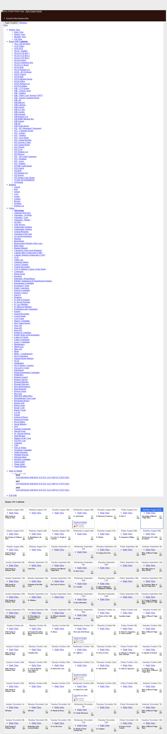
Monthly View (20, 37)
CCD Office (19, 46)
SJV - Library (19, 133)
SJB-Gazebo (19, 112)
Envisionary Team (21, 285)
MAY (36, 477)
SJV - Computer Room (23, 131)
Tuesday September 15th (60, 578)
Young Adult (19, 462)
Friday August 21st (129, 510)
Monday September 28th (38, 610)
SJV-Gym (18, 149)
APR (31, 477)
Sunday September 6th (15, 562)
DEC (67, 477)
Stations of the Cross (22, 438)
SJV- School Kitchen (22, 140)
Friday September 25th (129, 594)
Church (17, 187)
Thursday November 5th (106, 704)
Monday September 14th (38, 578)
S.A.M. (17, 412)
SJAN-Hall (18, 77)
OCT (58, 477)
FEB (22, 477)
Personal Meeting (21, 382)
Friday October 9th (129, 625)
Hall (16, 189)
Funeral (17, 311)
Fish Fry (17, 295)
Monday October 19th (38, 662)
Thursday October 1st (106, 610)
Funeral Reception (21, 314)
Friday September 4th (129, 546)
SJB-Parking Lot (21, 116)
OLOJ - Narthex (21, 51)
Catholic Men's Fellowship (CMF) (28, 253)
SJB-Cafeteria (20, 105)
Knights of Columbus (80, 522)
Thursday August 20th (106, 510)
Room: (18, 41)
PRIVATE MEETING (23, 396)
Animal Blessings (21, 231)
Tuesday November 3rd (60, 704)
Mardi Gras (18, 347)
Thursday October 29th (106, 683)
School (17, 192)
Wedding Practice (21, 455)
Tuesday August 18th (60, 510)
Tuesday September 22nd (60, 594)
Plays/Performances (22, 386)
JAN (18, 477)
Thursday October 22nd (106, 662)
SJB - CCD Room (21, 88)
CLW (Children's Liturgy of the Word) (30, 269)
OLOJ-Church (20, 60)
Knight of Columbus (22, 332)
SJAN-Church (20, 74)
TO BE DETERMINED (24, 180)
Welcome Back (20, 457)
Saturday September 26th (152, 594)
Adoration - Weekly (22, 220)
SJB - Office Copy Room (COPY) (28, 95)
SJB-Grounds (19, 114)
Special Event (19, 431)
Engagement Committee (24, 283)
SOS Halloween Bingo (81, 695)
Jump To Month (15, 471)
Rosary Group (20, 410)
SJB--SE (17, 100)
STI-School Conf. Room (24, 177)
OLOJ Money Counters (24, 365)
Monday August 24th (38, 531)
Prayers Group (20, 391)
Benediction (19, 241)
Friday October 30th (129, 683)
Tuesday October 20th (61, 662)
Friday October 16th (129, 646)
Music (16, 351)
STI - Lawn (19, 161)
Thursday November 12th (106, 721)
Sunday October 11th (15, 646)
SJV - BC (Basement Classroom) (27, 128)
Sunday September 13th (15, 578)
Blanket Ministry (21, 248)
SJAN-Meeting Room (23, 79)
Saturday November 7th (152, 704)
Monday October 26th (38, 683)
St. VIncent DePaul (22, 433)
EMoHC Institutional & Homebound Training (33, 281)
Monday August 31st (37, 546)
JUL (45, 477)
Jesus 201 (18, 328)
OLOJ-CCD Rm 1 (21, 53)
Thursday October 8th (106, 625)
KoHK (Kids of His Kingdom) (27, 335)
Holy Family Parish (33, 11)
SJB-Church (19, 107)
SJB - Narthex (20, 93)
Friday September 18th (129, 578)
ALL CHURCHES (22, 44)
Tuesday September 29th (60, 610)
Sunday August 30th (15, 546)
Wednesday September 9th (83, 563)
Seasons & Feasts (21, 419)
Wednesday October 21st (83, 662)
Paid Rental (19, 370)
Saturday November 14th (152, 720)
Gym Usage (19, 318)
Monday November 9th (37, 720)
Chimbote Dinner (21, 262)
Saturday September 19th (152, 578)
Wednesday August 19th (83, 510)
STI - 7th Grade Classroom (25, 156)
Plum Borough (20, 389)
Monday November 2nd (38, 704)
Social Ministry (20, 424)
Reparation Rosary (21, 401)
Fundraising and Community (26, 309)
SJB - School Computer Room (26, 98)
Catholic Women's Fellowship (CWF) (29, 255)
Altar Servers (19, 224)
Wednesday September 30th (83, 611)
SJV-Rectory (19, 154)
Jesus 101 (18, 325)
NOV (62, 477)
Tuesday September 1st (60, 546)
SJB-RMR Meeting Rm (24, 119)
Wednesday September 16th (83, 579)
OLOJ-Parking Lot (22, 69)
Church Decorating (22, 267)
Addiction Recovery (22, 213)
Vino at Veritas (20, 448)
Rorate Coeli (19, 408)
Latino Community (22, 339)
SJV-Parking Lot (21, 152)
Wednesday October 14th (83, 646)
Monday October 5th (37, 625)
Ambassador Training (23, 227)
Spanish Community (22, 429)
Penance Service (21, 379)
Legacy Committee (22, 342)
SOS (16, 426)
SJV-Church (19, 147)
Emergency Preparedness (24, 278)
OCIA (16, 361)
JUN (41, 477)
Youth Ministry (20, 466)
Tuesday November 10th (60, 720)
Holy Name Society (22, 323)
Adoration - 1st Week (23, 215)
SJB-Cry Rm (19, 109)
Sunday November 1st (15, 704)
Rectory (17, 201)
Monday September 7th (37, 562)
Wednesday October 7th (83, 625)
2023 (15, 473)
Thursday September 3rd (106, 546)
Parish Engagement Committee (27, 372)
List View (18, 39)
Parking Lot (19, 206)
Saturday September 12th (152, 562)
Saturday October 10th (152, 625)
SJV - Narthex (20, 135)
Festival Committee (22, 290)
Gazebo (17, 199)
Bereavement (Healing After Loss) (28, 243)
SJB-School (19, 121)
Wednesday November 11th (83, 721)
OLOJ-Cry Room (21, 65)
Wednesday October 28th (83, 683)
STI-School (19, 175)
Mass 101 (18, 349)
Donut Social (19, 274)
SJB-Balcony (19, 102)
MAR (26, 477)
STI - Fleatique (20, 159)
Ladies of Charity (21, 337)
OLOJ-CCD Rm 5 (21, 58)
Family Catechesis (21, 288)
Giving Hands (20, 316)
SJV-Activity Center (22, 142)
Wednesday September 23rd (83, 595)
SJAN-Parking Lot (22, 84)
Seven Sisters (19, 422)
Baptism (17, 239)
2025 (24, 473)
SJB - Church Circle (22, 91)
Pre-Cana (18, 394)
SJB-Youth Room (21, 126)
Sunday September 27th (15, 610)
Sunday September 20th (15, 594)
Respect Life (19, 403)
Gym (16, 194)
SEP (53, 477)
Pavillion (17, 203)
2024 (20, 473)
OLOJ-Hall (18, 67)
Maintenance (19, 344)
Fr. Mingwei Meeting (23, 307)
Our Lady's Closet (21, 368)
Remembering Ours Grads (25, 398)
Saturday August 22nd (152, 510)
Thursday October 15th (106, 646)
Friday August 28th (129, 531)
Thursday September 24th (106, 595)
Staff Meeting (19, 436)
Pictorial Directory (21, 384)
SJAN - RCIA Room (22, 72)
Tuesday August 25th (60, 531)
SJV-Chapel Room (22, 145)
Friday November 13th (129, 720)
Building (12, 185)
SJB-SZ (17, 123)
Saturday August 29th (152, 531)
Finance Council (21, 293)
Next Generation (21, 356)
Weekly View (14, 30)
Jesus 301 (18, 330)
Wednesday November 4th (83, 705)
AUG (49, 477)
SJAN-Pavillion (20, 86)
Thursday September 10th (106, 563)
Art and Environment (23, 236)
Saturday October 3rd (152, 610)
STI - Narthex (20, 163)
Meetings (23, 23)
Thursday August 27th (106, 531)
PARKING (18, 375)
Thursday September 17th (106, 579)
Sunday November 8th (15, 720)
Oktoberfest (19, 363)
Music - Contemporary (23, 354)
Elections (18, 276)
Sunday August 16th (15, 510)
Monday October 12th (38, 646)
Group (11, 208)
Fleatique (18, 297)
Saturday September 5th (152, 546)
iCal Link (13, 495)
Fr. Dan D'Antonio (22, 300)
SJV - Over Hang (21, 138)
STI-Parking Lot (21, 173)
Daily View (19, 32)
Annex (17, 196)
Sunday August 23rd (15, 531)
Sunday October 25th (15, 683)
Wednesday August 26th (83, 531)
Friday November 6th (129, 704)
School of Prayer (21, 417)
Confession (18, 271)
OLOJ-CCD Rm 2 (21, 55)
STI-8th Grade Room (23, 166)
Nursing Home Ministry (24, 358)
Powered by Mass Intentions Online (17, 18)
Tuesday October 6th (60, 625)
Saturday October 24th (152, 662)
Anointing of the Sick (23, 234)
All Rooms (18, 182)
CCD (16, 257)
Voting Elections (21, 452)
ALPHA (17, 222)
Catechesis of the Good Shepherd (28, 250)
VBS (16, 445)
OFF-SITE (18, 48)
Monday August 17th (38, 510)
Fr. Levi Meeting (21, 304)
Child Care (18, 260)
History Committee (22, 321)
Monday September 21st (38, 594)
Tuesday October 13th (61, 646)
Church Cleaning (21, 264)
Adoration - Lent (21, 217)
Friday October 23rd (129, 662)
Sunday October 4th (15, 625)
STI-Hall (17, 170)
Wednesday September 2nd (83, 547)
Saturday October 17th (152, 646)
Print (6, 25)
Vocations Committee (23, 450)
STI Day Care (20, 440)
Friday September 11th (129, 562)
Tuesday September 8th (60, 562)
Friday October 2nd (129, 610)
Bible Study (19, 246)
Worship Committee (22, 459)
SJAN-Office (19, 81)
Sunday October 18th (15, 662)
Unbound (18, 443)
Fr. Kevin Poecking (22, 302)
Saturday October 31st (152, 683)
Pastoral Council (21, 377)
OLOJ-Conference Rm (23, 62)
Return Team (19, 405)
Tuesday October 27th (61, 683)
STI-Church (19, 168)
